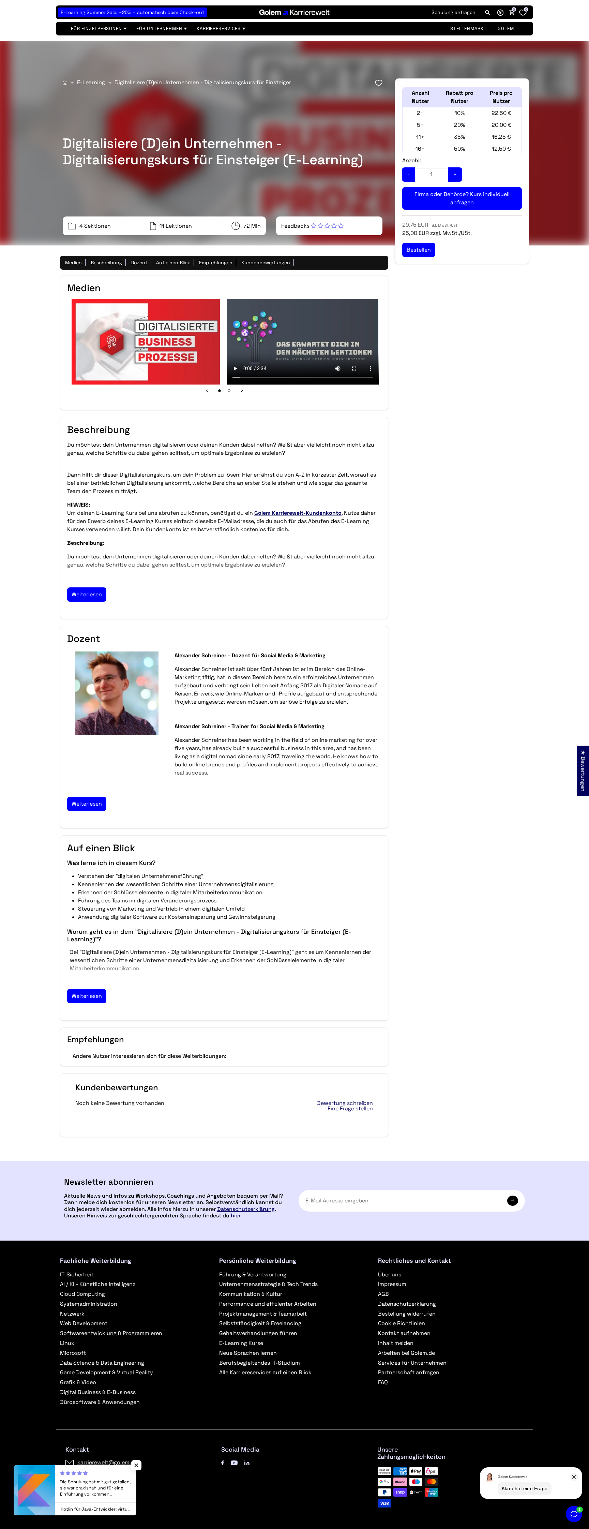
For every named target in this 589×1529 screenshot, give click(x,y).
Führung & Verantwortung (252, 1274)
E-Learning (91, 82)
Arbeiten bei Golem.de (406, 1352)
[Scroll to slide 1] (219, 390)
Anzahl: (411, 160)
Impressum (392, 1284)
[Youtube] (234, 1462)
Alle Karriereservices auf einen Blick (265, 1372)
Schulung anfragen (453, 12)
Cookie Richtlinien (401, 1323)
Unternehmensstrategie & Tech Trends (268, 1284)
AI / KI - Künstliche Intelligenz (97, 1284)
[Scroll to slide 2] (229, 390)
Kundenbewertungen (265, 262)
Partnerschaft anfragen (408, 1372)
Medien (73, 262)
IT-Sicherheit (76, 1274)
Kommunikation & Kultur (250, 1294)
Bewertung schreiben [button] (345, 1103)
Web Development (83, 1323)
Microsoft (73, 1352)
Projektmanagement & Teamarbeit (263, 1313)
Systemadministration (88, 1303)
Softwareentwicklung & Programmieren (111, 1333)
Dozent (139, 262)
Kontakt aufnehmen (404, 1333)
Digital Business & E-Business (98, 1392)
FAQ (383, 1382)
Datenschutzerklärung (246, 1209)
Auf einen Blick (173, 262)
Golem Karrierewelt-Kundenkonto (298, 512)
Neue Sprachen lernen (248, 1352)
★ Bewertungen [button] (583, 770)
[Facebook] (222, 1462)
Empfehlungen (215, 262)
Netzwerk (72, 1313)
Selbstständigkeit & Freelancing (260, 1323)
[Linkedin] (247, 1462)
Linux (67, 1343)
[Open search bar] (488, 12)
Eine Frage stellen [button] (350, 1108)
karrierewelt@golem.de (107, 1462)
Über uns (389, 1274)
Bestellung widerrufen (407, 1313)
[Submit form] (512, 1201)
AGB (383, 1294)
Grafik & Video (78, 1382)
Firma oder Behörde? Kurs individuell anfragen (462, 198)
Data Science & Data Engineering (102, 1362)
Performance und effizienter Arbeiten (267, 1303)
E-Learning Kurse (241, 1343)
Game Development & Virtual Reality (106, 1372)
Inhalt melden (395, 1343)
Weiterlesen (87, 594)
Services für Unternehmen (412, 1362)
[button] (500, 12)
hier (235, 1215)
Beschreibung (106, 262)
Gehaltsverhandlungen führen (258, 1333)
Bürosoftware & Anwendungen (100, 1402)
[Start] (65, 82)
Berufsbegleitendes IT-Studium (259, 1362)
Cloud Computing (82, 1294)
